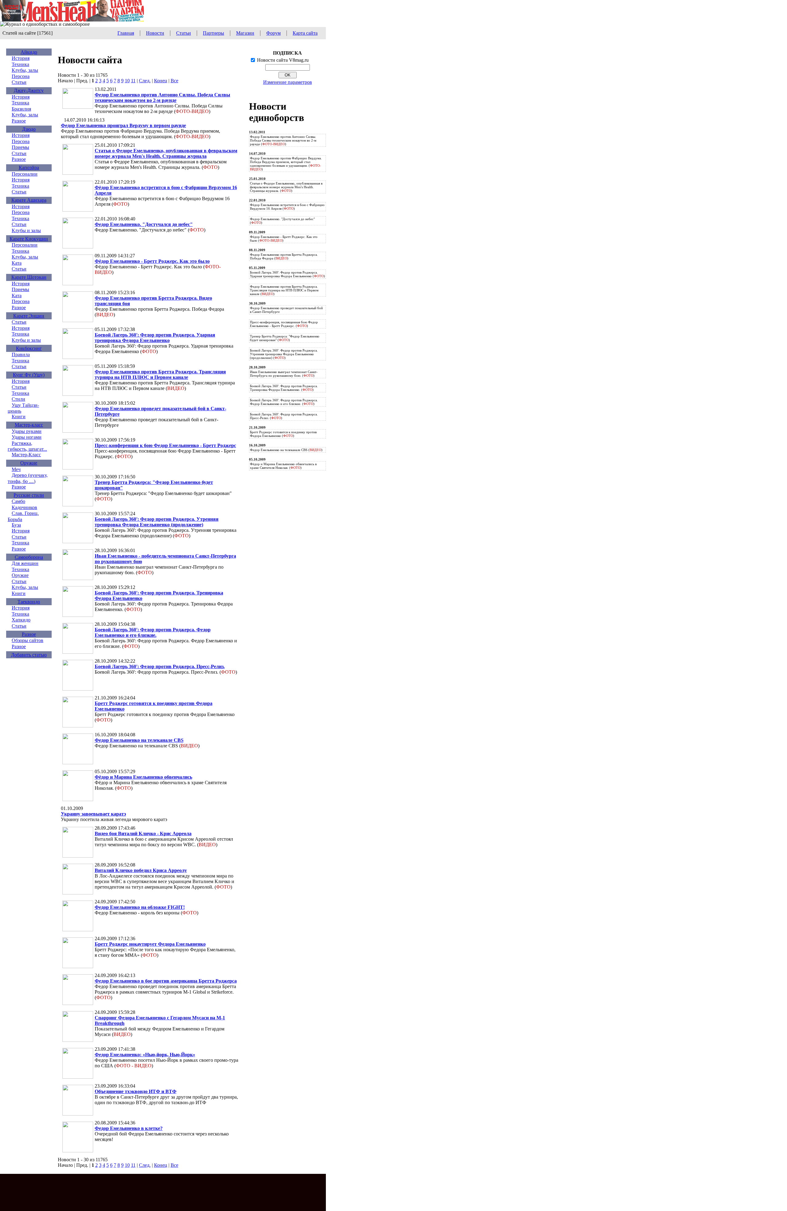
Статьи (183, 33)
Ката (17, 263)
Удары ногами (27, 437)
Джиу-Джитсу (29, 90)
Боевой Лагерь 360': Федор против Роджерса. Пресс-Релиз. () (284, 416)
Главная (125, 33)
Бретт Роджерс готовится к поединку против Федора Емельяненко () (283, 434)
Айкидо (29, 52)
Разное (19, 120)
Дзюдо (29, 129)
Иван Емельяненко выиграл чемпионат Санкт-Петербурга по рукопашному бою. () (284, 373)
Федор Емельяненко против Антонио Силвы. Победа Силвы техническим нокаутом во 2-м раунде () (283, 140)
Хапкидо (21, 619)
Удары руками (27, 431)
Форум (273, 33)
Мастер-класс (29, 424)
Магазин (245, 33)
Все (174, 80)
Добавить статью (29, 654)
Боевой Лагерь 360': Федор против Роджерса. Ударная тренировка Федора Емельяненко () (287, 274)
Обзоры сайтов (27, 640)
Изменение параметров (287, 82)
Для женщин (25, 563)
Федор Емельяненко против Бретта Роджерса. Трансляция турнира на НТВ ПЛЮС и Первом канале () (284, 290)
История (21, 58)
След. (145, 80)
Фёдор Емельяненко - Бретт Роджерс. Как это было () (284, 238)
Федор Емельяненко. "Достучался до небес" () (282, 220)
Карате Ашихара (28, 200)
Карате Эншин (28, 315)
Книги (19, 416)
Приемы (20, 147)
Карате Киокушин (29, 238)
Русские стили (29, 495)
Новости (155, 33)
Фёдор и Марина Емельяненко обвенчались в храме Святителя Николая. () (283, 465)
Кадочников (24, 507)
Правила (21, 354)
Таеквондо (29, 601)
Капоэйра (29, 167)
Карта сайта (305, 33)
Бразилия (21, 108)
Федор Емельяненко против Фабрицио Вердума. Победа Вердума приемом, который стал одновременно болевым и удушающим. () (286, 163)
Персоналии (25, 174)
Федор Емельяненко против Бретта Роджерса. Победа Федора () (284, 256)
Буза (16, 525)
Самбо (18, 501)
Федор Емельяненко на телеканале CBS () (286, 450)
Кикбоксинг (29, 348)
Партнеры (213, 33)
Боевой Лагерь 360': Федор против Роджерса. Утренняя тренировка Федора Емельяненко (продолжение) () (284, 354)
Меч (16, 469)
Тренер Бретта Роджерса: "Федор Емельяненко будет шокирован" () (284, 338)
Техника (20, 64)
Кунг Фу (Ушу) (29, 374)
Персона (21, 76)
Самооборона (29, 557)
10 (127, 80)
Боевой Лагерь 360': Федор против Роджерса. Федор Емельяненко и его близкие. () (284, 402)
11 (133, 80)
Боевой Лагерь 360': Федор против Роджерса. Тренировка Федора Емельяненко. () (284, 387)
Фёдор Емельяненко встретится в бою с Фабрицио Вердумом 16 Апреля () (287, 206)
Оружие (28, 462)
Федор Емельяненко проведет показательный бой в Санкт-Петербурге (286, 309)
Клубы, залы (25, 70)
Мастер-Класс (26, 454)
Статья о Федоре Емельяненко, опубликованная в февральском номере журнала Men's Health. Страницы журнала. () (286, 187)
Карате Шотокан (28, 277)
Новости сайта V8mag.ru (283, 60)
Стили (18, 399)
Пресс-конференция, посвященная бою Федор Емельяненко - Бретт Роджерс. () (284, 324)
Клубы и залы (26, 230)
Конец (160, 80)
